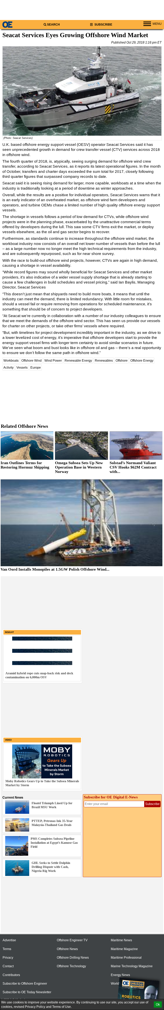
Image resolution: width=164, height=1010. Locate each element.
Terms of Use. (62, 1006)
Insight (9, 632)
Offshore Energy (141, 360)
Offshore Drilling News (73, 957)
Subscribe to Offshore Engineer (25, 983)
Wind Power (53, 360)
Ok (158, 1004)
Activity (8, 367)
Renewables (104, 360)
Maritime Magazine (124, 949)
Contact (8, 966)
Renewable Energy (78, 360)
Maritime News (121, 940)
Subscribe (103, 24)
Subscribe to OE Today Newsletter (27, 992)
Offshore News (67, 949)
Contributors (11, 975)
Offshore (122, 360)
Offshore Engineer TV (72, 940)
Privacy (8, 957)
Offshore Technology (71, 966)
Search (53, 24)
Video (8, 740)
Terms (7, 949)
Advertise (9, 940)
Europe (35, 367)
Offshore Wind (31, 360)
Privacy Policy (35, 1006)
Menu (157, 23)
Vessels (22, 367)
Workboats (11, 360)
